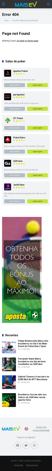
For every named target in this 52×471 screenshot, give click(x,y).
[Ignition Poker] (7, 76)
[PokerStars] (7, 142)
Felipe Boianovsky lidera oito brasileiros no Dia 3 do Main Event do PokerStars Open (33, 343)
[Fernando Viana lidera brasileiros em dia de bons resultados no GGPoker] (9, 370)
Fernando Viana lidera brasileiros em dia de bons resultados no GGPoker (32, 361)
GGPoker (18, 161)
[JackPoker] (7, 189)
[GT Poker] (7, 123)
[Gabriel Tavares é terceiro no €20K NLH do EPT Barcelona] (9, 388)
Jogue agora (37, 85)
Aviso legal (18, 465)
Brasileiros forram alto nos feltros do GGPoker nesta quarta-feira (32, 397)
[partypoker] (7, 99)
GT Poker (18, 118)
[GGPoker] (7, 166)
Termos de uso (32, 465)
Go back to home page (27, 41)
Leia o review (15, 85)
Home (6, 20)
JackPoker (19, 184)
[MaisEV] (26, 4)
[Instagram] (34, 445)
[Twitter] (26, 445)
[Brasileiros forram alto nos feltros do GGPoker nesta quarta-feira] (9, 406)
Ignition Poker (20, 71)
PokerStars (19, 137)
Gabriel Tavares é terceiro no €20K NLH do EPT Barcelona (33, 378)
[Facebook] (17, 445)
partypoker (19, 94)
